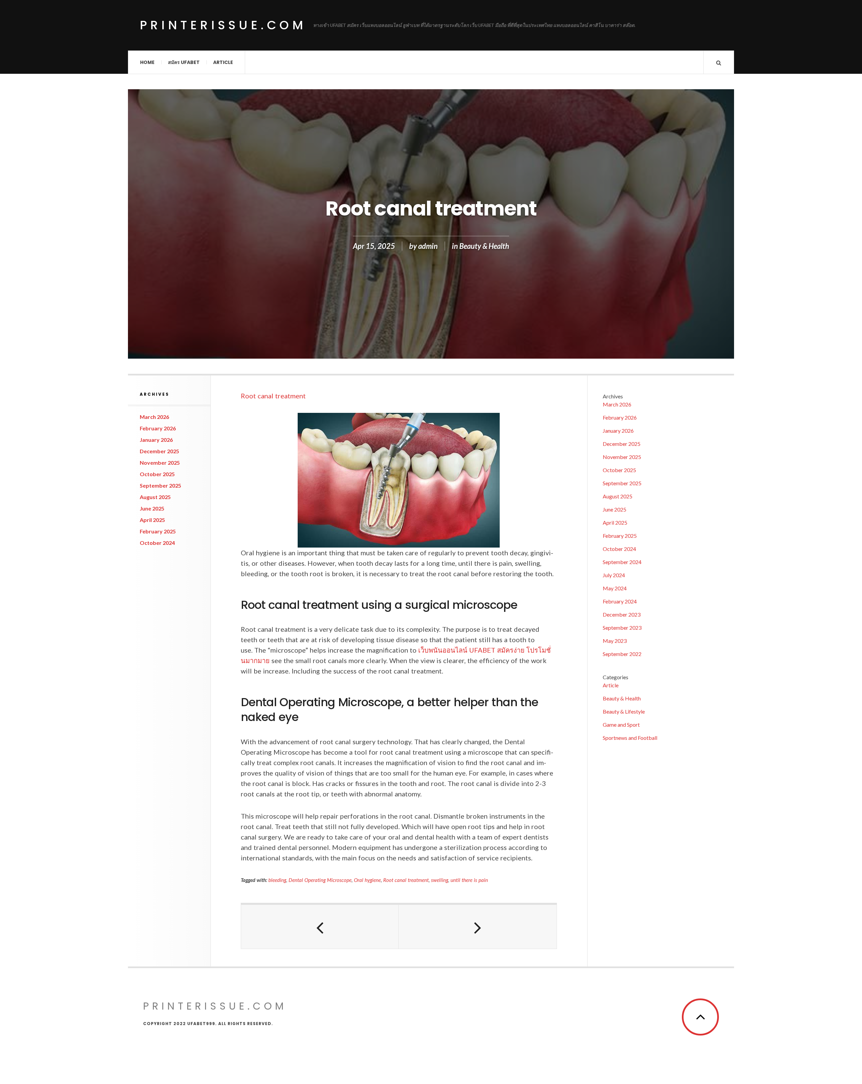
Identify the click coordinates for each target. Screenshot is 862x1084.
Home (147, 62)
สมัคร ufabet (184, 62)
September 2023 (622, 627)
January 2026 (156, 439)
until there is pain (469, 880)
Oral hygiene (367, 880)
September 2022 (622, 654)
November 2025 (160, 462)
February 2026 (158, 428)
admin (428, 246)
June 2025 (152, 508)
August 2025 (155, 497)
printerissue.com (223, 25)
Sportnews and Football (630, 737)
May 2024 (615, 588)
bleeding (277, 880)
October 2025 (157, 474)
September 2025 (160, 485)
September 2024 (622, 562)
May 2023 (615, 640)
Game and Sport (621, 724)
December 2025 (159, 451)
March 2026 (154, 417)
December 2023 (621, 614)
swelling (439, 880)
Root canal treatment (273, 396)
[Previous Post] (320, 927)
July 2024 (614, 575)
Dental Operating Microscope (320, 880)
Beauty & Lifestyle (624, 711)
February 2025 (158, 531)
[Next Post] (477, 927)
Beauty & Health (484, 246)
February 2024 (620, 601)
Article (223, 62)
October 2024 (157, 542)
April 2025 (152, 520)
